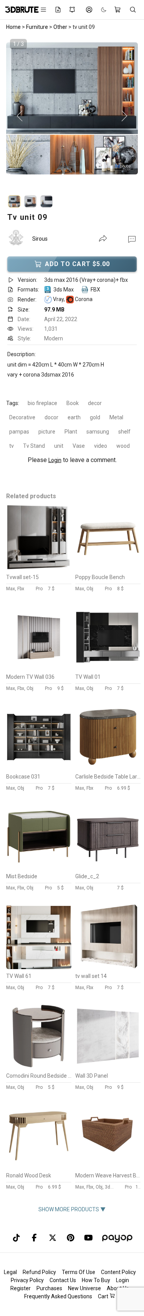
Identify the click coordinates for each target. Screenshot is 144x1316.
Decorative (22, 417)
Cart (103, 1296)
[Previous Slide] (19, 116)
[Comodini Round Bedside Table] (38, 1067)
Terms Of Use (78, 1272)
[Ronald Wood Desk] (38, 1167)
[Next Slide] (124, 116)
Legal (10, 1272)
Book (72, 403)
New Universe (84, 1288)
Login (54, 460)
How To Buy (96, 1280)
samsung (97, 432)
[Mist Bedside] (38, 867)
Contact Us (63, 1280)
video (100, 446)
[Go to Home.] (18, 10)
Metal (116, 417)
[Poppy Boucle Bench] (108, 568)
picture (46, 432)
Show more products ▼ (72, 1209)
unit (58, 446)
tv (11, 446)
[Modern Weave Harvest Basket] (108, 1167)
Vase (79, 446)
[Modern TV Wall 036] (38, 668)
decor (95, 403)
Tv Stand (34, 446)
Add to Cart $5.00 (77, 264)
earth (74, 417)
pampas (19, 432)
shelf (124, 432)
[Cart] (118, 9)
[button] (132, 238)
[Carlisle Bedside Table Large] (108, 768)
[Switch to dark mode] (99, 9)
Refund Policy (39, 1272)
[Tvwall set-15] (38, 568)
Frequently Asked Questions (58, 1296)
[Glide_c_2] (108, 867)
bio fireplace (42, 403)
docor (51, 417)
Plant (71, 432)
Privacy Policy (27, 1280)
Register (20, 1288)
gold (95, 417)
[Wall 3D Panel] (108, 1067)
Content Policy (118, 1272)
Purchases (49, 1288)
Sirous (40, 239)
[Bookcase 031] (38, 768)
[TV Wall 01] (108, 668)
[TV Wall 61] (38, 967)
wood (123, 446)
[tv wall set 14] (108, 967)
